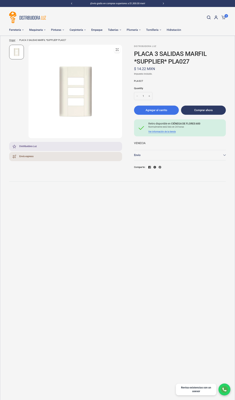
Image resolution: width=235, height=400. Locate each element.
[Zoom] (117, 49)
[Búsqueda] (208, 17)
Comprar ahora (203, 110)
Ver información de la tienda (162, 132)
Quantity (138, 88)
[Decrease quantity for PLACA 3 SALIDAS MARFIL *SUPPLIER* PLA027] (137, 96)
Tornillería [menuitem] (152, 30)
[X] (155, 167)
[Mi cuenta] (216, 17)
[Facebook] (149, 167)
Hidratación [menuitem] (174, 30)
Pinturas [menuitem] (56, 30)
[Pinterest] (160, 167)
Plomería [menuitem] (132, 30)
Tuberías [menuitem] (113, 30)
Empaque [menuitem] (96, 30)
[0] (223, 17)
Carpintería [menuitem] (76, 30)
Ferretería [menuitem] (15, 30)
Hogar (12, 40)
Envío (137, 155)
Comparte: (139, 167)
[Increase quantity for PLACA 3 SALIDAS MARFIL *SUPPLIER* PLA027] (149, 96)
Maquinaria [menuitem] (36, 30)
